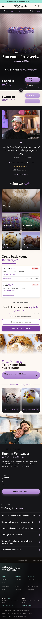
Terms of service (27, 613)
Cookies (17, 586)
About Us (31, 579)
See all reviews (21, 174)
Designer (5, 583)
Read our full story (21, 491)
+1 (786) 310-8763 (9, 274)
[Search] (35, 6)
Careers (30, 593)
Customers (31, 583)
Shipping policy (7, 616)
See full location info (9, 263)
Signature (5, 579)
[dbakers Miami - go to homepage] (21, 6)
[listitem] (21, 200)
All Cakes (5, 593)
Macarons (18, 583)
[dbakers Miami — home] (11, 568)
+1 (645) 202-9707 (9, 290)
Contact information (19, 616)
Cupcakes (18, 579)
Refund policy (6, 613)
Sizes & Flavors (33, 586)
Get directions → (7, 605)
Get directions (8, 278)
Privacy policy (16, 613)
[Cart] (38, 6)
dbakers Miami (11, 610)
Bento (4, 589)
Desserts (18, 589)
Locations (31, 589)
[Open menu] (3, 6)
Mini (16, 593)
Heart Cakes (6, 586)
